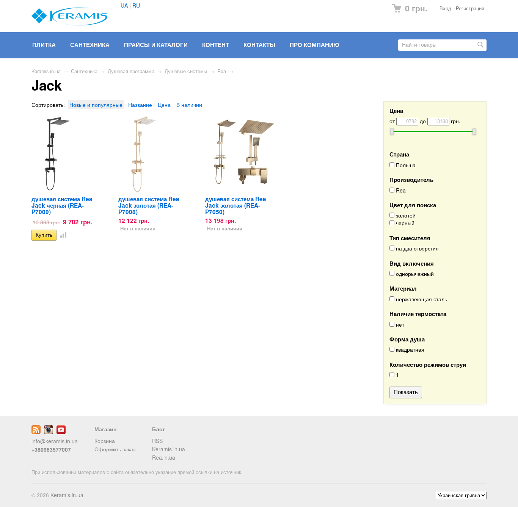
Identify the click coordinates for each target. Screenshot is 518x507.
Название (140, 104)
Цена (164, 104)
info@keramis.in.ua (54, 441)
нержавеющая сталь (420, 299)
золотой (405, 215)
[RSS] (36, 432)
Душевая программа (131, 71)
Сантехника (90, 45)
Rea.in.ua (163, 457)
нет (399, 324)
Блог (158, 429)
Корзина (104, 440)
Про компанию (314, 45)
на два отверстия (416, 248)
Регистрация (470, 8)
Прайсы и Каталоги (156, 45)
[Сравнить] (62, 234)
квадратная (409, 349)
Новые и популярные (95, 104)
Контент (215, 45)
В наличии (189, 104)
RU (136, 5)
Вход (445, 8)
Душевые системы (186, 71)
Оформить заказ (114, 449)
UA (124, 5)
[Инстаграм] (48, 432)
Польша (405, 165)
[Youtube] (61, 432)
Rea (221, 71)
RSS (157, 440)
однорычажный (414, 273)
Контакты (259, 45)
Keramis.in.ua (46, 71)
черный (404, 223)
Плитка (44, 45)
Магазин (105, 429)
